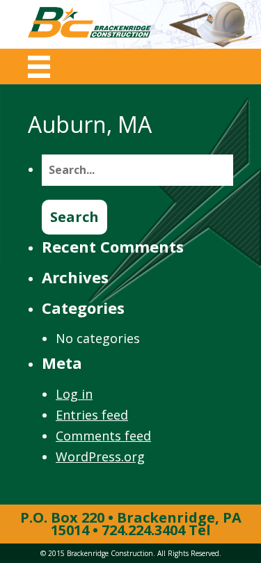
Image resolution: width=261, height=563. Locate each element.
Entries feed (92, 414)
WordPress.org (100, 456)
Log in (74, 394)
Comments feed (103, 435)
